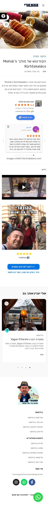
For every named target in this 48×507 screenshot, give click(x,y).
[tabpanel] (24, 331)
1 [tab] (30, 367)
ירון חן (28, 127)
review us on (27, 117)
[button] (3, 16)
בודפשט (43, 56)
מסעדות (36, 56)
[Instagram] (16, 482)
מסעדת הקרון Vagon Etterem (27, 339)
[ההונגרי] (31, 5)
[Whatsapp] (24, 482)
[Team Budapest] (7, 330)
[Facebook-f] (32, 482)
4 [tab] (18, 367)
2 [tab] (26, 367)
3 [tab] (22, 367)
